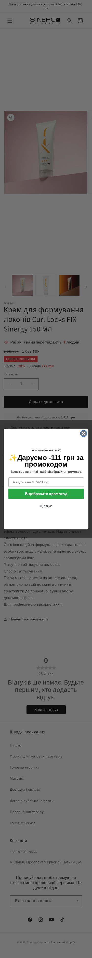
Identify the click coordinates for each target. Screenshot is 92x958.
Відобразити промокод (46, 493)
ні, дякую (46, 506)
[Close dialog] (83, 433)
